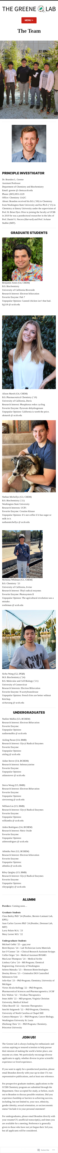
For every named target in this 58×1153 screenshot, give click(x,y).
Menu (31, 20)
